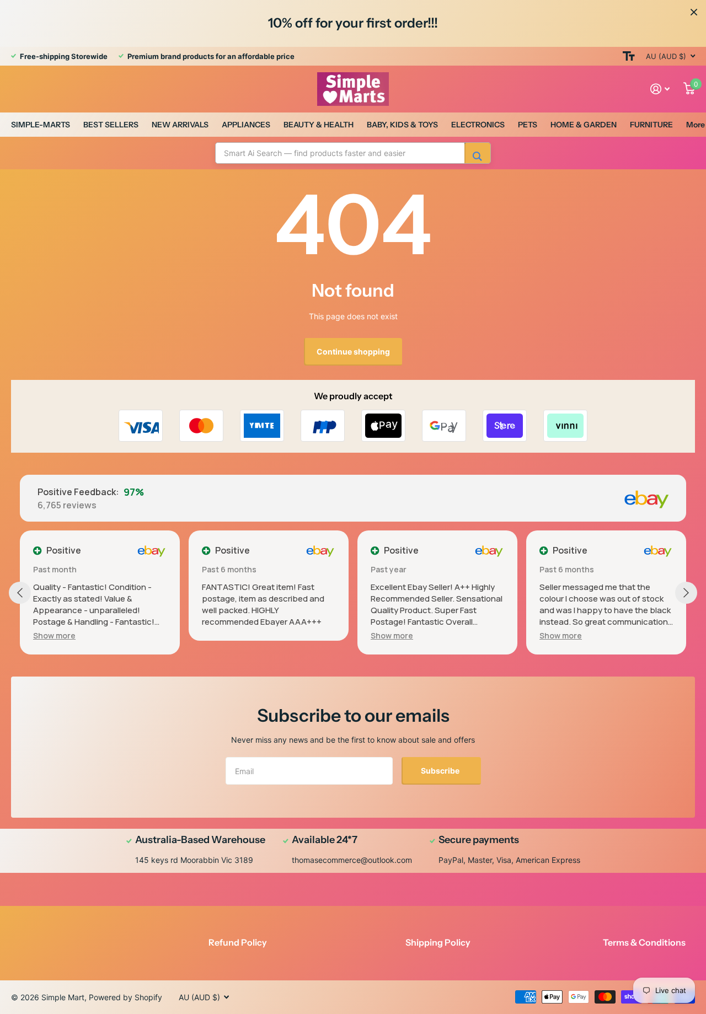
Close (694, 12)
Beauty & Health (319, 125)
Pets (527, 125)
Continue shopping (353, 351)
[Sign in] (660, 89)
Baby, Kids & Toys (402, 125)
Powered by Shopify (125, 997)
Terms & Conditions (644, 942)
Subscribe (441, 770)
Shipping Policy (437, 942)
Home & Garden (583, 125)
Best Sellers (110, 125)
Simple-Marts (40, 125)
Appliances (246, 125)
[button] (54, 635)
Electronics (478, 125)
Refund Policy (237, 942)
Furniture (651, 125)
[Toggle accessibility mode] (629, 56)
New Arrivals (180, 125)
